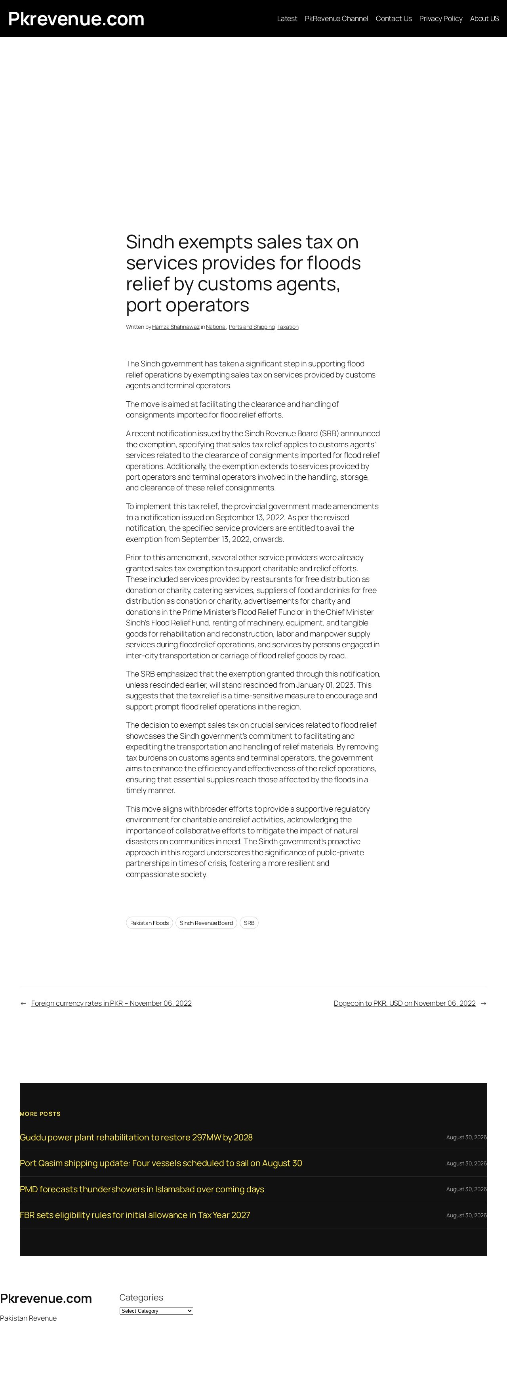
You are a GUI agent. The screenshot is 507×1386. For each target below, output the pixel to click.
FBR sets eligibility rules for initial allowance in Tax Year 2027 (135, 1215)
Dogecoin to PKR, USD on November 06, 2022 (405, 1003)
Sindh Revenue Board (206, 923)
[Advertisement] (253, 120)
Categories (141, 1297)
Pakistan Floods (149, 923)
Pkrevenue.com (76, 18)
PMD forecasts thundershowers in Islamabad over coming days (142, 1189)
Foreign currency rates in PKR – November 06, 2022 (111, 1003)
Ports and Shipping (251, 326)
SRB (249, 923)
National (216, 326)
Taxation (287, 326)
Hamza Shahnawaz (176, 326)
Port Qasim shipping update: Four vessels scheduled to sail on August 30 (161, 1163)
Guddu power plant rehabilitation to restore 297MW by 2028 (136, 1137)
